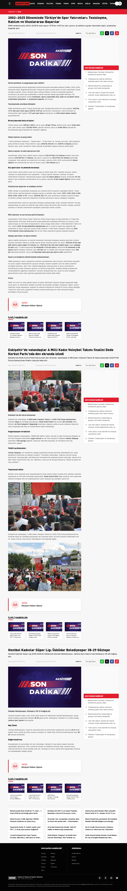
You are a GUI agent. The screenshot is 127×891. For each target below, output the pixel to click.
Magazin (96, 3)
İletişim (74, 860)
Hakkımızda (75, 863)
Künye (74, 857)
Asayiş (32, 3)
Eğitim (104, 3)
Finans (58, 3)
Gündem (40, 3)
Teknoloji (114, 3)
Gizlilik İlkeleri (76, 853)
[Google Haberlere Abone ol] (91, 33)
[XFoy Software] (12, 878)
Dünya (66, 3)
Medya (80, 3)
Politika (49, 3)
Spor (73, 3)
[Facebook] (105, 878)
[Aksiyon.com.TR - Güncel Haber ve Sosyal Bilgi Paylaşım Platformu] (22, 3)
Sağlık (87, 3)
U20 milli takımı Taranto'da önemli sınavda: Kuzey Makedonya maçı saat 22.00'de (102, 95)
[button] (9, 4)
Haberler (11, 12)
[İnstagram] (111, 878)
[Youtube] (117, 878)
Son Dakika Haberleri (51, 848)
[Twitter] (100, 878)
